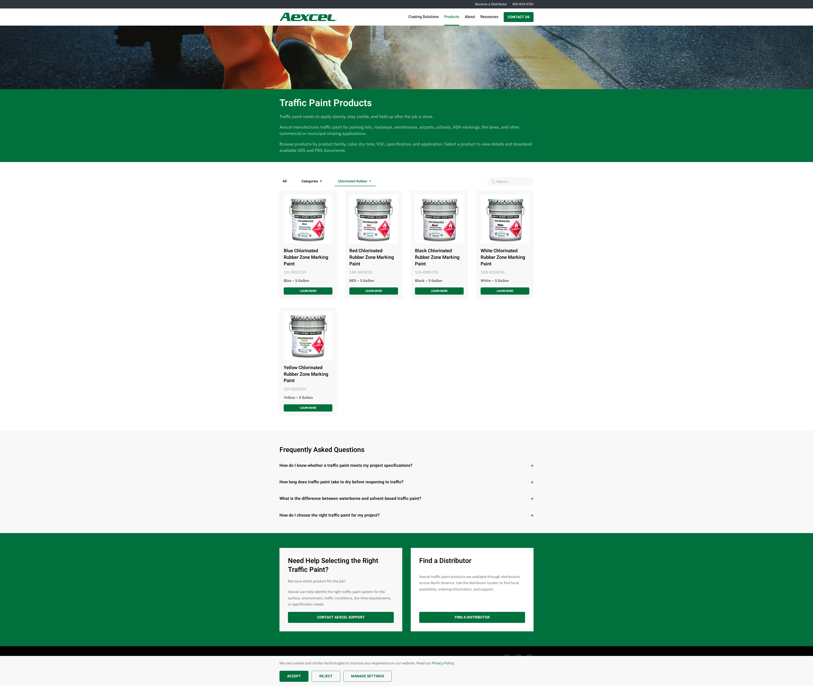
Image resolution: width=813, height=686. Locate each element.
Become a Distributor (491, 4)
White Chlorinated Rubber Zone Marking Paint (503, 257)
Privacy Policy (443, 663)
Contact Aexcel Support (341, 617)
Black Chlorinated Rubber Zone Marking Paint (437, 257)
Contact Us (519, 17)
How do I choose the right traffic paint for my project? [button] (329, 515)
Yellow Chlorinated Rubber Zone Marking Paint (306, 374)
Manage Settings (367, 676)
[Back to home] (308, 16)
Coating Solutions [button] (423, 17)
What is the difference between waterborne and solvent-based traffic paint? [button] (350, 499)
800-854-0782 (523, 4)
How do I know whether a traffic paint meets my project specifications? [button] (345, 465)
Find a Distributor (472, 617)
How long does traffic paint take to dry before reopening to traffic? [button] (341, 482)
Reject (326, 676)
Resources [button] (489, 17)
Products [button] (451, 17)
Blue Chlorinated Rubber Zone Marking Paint (306, 257)
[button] (312, 181)
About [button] (470, 17)
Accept (294, 676)
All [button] (285, 181)
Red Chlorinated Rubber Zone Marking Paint (371, 257)
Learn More (308, 291)
